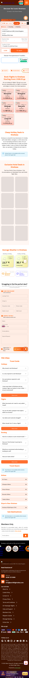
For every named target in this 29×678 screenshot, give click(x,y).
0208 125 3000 (10, 593)
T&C (10, 364)
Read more (8, 675)
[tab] (7, 23)
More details (18, 547)
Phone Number (5, 340)
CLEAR (5, 50)
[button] (1, 263)
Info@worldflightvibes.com (15, 598)
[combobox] (14, 31)
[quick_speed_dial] (26, 663)
